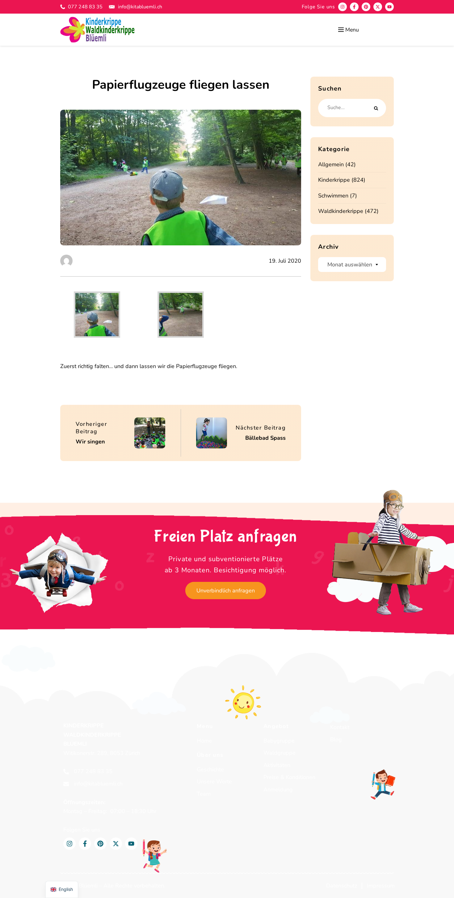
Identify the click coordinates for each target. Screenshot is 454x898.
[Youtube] (389, 6)
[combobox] (352, 264)
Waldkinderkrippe (340, 211)
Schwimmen (333, 195)
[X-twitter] (377, 6)
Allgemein (331, 164)
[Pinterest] (366, 6)
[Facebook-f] (354, 6)
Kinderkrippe (334, 180)
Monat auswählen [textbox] (349, 264)
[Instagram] (342, 6)
